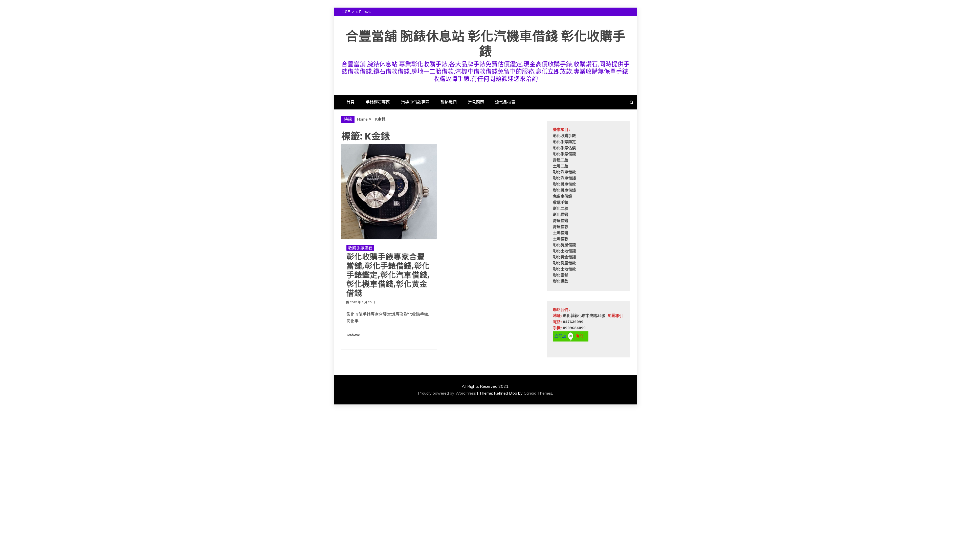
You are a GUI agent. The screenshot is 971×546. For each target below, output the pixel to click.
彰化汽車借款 (564, 172)
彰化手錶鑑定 (564, 142)
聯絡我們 (448, 102)
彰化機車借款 (564, 185)
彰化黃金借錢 (564, 257)
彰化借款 (560, 282)
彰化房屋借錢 (564, 245)
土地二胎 (560, 166)
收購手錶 (560, 203)
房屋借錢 (560, 221)
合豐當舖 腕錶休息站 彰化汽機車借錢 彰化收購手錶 (486, 43)
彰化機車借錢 (564, 191)
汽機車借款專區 (415, 102)
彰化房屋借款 (564, 263)
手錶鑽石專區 (378, 102)
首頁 (350, 102)
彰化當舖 (560, 276)
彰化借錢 (560, 215)
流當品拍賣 (505, 102)
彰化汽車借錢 (564, 178)
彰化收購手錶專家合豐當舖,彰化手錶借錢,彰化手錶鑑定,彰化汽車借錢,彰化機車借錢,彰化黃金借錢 (388, 275)
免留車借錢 (562, 197)
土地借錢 (560, 233)
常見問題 (476, 102)
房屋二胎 (560, 160)
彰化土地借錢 (564, 251)
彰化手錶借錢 (564, 154)
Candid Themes (538, 393)
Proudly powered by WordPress (447, 393)
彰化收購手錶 (564, 136)
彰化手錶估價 (564, 148)
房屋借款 (560, 227)
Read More (352, 335)
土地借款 (560, 239)
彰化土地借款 (564, 269)
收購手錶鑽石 (360, 247)
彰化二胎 (560, 209)
